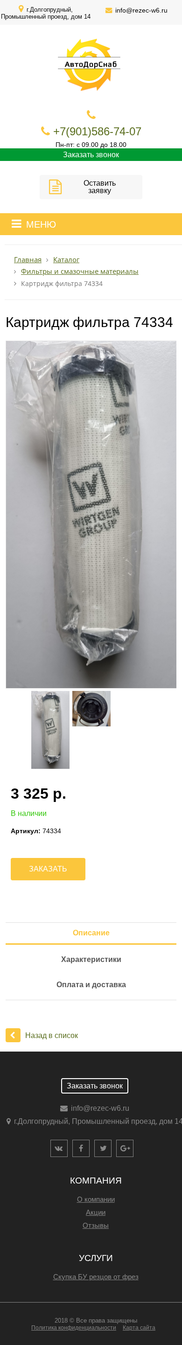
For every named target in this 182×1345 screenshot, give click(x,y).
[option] (91, 515)
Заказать (48, 869)
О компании (96, 1199)
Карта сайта (139, 1328)
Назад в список (51, 1035)
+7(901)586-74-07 (97, 131)
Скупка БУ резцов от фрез (96, 1277)
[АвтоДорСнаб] (123, 43)
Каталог (66, 260)
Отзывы (96, 1225)
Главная (28, 260)
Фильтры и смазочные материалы (80, 271)
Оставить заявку (100, 187)
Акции (95, 1212)
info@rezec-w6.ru (141, 10)
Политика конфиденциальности (73, 1328)
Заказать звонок (91, 155)
